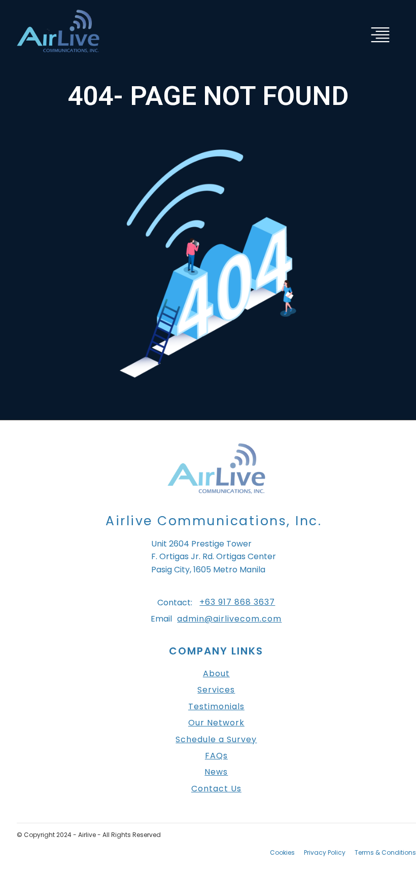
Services (216, 690)
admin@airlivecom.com (229, 619)
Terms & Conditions (385, 853)
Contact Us (216, 788)
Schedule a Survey (216, 739)
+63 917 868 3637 (237, 602)
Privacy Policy (324, 853)
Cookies (282, 853)
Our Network (216, 723)
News (216, 772)
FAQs (216, 755)
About (216, 673)
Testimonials (216, 706)
